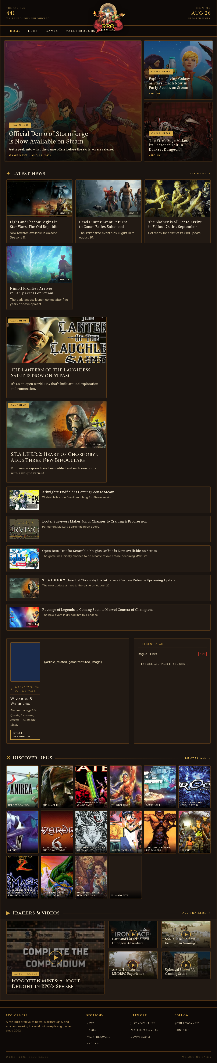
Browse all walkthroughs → (165, 664)
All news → (200, 173)
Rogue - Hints (147, 654)
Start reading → (22, 735)
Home (15, 31)
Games (52, 31)
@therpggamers (187, 1023)
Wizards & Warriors (21, 701)
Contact (182, 1030)
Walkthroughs (80, 31)
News (33, 31)
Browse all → (198, 758)
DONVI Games (141, 1036)
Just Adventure (143, 1023)
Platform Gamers (144, 1030)
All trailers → (196, 912)
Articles (93, 1043)
